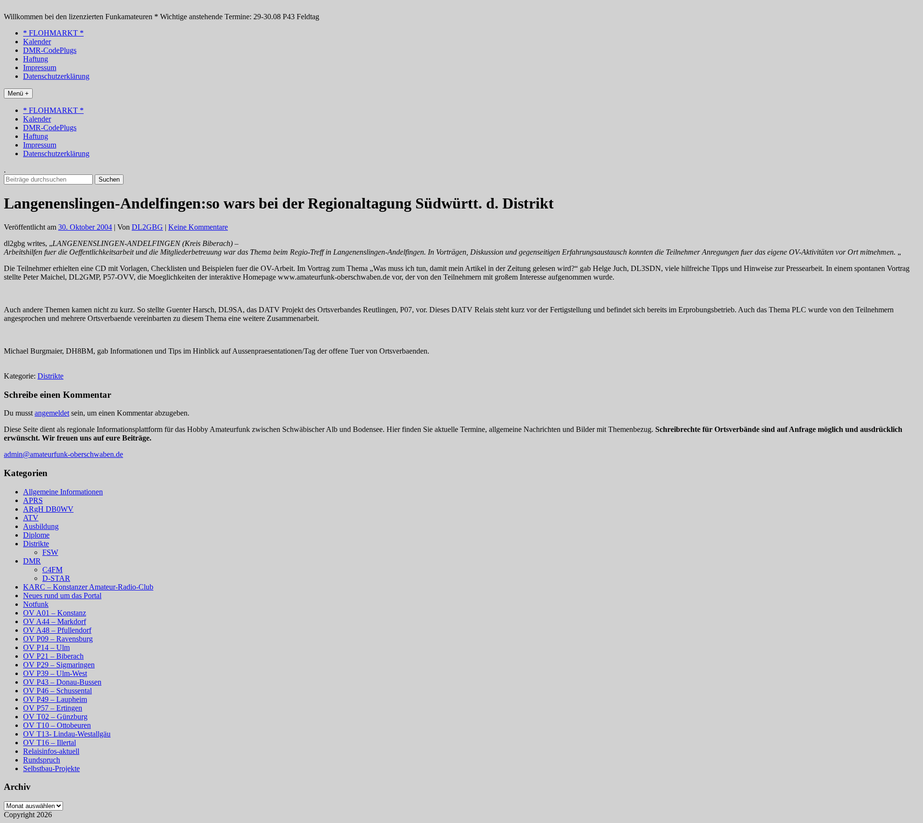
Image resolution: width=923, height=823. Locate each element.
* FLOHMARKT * (53, 33)
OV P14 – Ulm (46, 647)
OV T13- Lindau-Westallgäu (67, 734)
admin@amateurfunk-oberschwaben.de (63, 454)
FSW (50, 552)
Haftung (35, 59)
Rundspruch (41, 760)
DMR (32, 561)
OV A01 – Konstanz (54, 613)
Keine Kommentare (198, 227)
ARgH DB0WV (48, 509)
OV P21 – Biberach (53, 656)
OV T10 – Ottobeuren (57, 725)
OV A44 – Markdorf (54, 621)
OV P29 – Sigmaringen (59, 665)
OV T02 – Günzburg (55, 716)
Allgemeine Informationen (63, 492)
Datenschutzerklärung (56, 76)
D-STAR (56, 578)
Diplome (36, 535)
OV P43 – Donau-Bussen (62, 682)
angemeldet (52, 413)
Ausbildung (41, 526)
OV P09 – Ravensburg (58, 639)
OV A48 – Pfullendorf (57, 630)
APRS (33, 500)
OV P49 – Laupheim (55, 699)
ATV (30, 518)
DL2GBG (147, 227)
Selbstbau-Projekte (51, 768)
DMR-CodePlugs (49, 50)
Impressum (39, 67)
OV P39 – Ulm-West (55, 673)
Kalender (37, 41)
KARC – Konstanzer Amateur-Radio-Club (88, 587)
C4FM (52, 569)
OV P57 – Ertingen (52, 708)
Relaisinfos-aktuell (51, 751)
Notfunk (36, 604)
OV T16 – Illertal (49, 742)
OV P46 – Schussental (57, 691)
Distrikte (50, 376)
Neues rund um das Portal (62, 595)
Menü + (18, 93)
